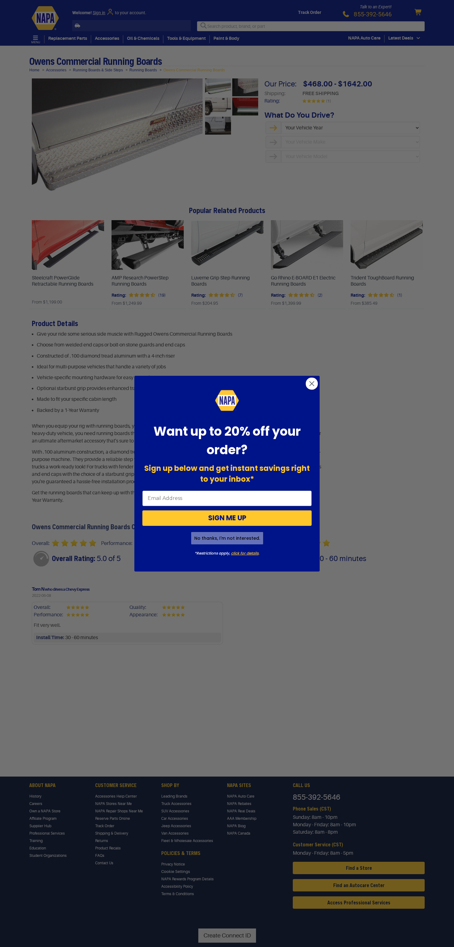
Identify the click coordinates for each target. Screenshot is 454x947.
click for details (245, 553)
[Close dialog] (311, 383)
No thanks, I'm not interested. (227, 538)
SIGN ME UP (227, 518)
